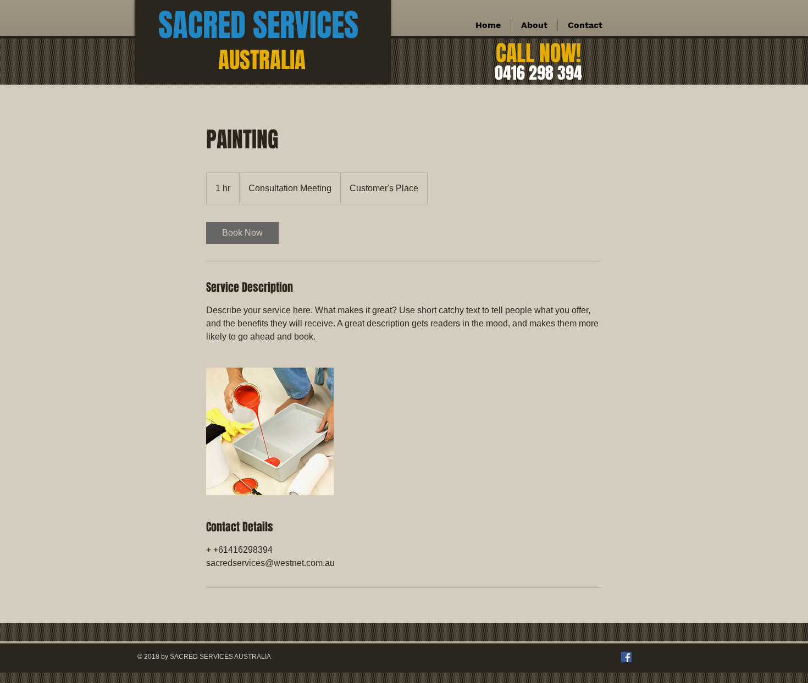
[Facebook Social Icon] (626, 657)
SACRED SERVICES (258, 25)
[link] (242, 233)
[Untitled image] (270, 431)
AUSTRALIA (262, 59)
